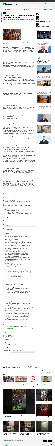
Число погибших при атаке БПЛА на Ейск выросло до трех (37, 364)
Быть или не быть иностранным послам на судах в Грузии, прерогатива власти (45, 27)
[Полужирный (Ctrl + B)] (12, 351)
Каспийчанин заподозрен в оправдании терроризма (36, 370)
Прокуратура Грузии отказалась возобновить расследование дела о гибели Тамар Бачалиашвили (44, 87)
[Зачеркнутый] (17, 351)
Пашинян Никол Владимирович (42, 123)
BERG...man (9, 200)
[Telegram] (1, 14)
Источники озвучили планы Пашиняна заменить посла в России (43, 54)
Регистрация (14, 359)
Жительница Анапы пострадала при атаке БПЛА (11, 364)
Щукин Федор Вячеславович (41, 146)
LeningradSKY (9, 231)
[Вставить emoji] (19, 351)
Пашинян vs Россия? (27, 9)
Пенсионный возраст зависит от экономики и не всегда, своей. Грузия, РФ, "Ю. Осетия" (45, 22)
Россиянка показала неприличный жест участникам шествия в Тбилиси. (26, 434)
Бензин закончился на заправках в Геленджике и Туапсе (20, 385)
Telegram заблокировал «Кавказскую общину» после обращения (43, 417)
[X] (1, 18)
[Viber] (1, 17)
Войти (50, 3)
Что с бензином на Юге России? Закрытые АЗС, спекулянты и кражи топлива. (43, 434)
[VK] (1, 12)
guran (9, 263)
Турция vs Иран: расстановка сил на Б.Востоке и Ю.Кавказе (23, 19)
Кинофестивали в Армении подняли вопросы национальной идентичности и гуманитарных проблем (33, 386)
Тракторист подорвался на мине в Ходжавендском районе (42, 74)
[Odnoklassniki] (1, 19)
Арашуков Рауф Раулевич (41, 134)
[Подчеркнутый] (15, 351)
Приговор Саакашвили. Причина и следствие (45, 16)
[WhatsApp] (1, 15)
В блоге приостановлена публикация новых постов (45, 14)
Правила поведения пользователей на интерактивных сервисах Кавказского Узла (19, 444)
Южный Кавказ (4, 8)
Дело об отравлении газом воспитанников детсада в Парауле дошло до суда (14, 371)
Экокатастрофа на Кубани (48, 9)
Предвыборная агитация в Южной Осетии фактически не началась (43, 104)
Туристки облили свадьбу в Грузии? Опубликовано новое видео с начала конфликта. (43, 402)
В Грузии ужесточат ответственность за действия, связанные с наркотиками (44, 19)
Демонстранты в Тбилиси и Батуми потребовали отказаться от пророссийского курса (8, 385)
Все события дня (49, 372)
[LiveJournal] (1, 21)
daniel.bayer (9, 335)
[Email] (1, 22)
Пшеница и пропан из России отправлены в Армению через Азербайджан (44, 61)
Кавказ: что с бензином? (7, 9)
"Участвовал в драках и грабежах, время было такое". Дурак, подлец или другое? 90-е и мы (45, 24)
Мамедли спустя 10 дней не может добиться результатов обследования (46, 385)
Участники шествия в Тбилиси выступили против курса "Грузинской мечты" (43, 40)
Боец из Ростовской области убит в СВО (34, 367)
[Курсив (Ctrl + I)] (13, 351)
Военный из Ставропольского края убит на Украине (11, 367)
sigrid (9, 204)
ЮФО (7, 8)
